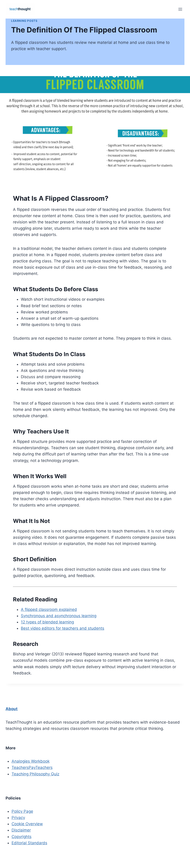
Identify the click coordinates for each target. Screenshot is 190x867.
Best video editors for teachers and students (62, 628)
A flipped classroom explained (49, 609)
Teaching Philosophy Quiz (35, 774)
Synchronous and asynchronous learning (58, 615)
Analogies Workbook (31, 761)
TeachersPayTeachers (32, 767)
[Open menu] (180, 9)
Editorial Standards (29, 843)
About (12, 708)
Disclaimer (21, 830)
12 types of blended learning (47, 622)
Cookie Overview (27, 824)
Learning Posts (24, 21)
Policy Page (22, 811)
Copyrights (22, 836)
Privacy (18, 817)
